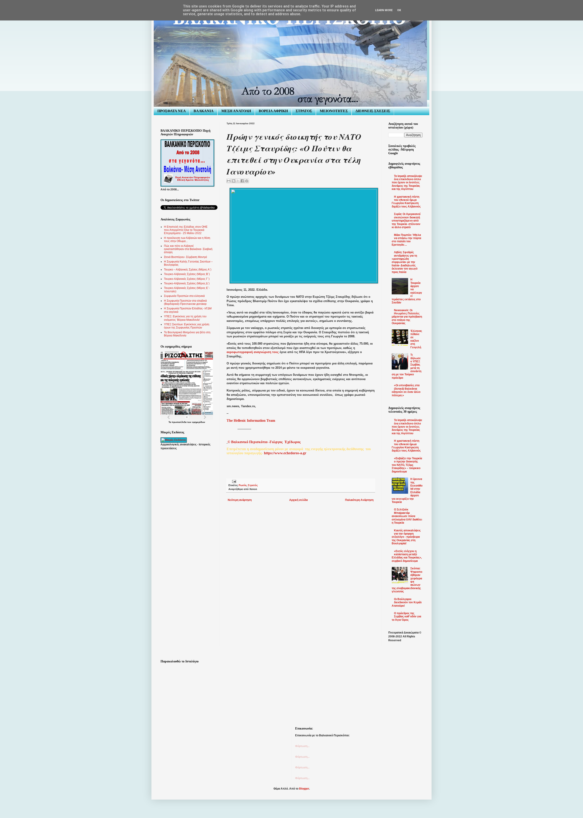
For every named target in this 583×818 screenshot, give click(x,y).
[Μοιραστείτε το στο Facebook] (242, 181)
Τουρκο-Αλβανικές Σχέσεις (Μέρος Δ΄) (187, 283)
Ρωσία (242, 485)
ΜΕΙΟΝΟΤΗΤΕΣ (334, 111)
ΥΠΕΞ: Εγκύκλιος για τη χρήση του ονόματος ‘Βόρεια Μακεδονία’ (185, 318)
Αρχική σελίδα (298, 500)
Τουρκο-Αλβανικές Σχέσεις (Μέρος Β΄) (187, 274)
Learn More (384, 10)
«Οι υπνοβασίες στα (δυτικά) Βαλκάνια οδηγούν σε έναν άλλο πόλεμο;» (406, 390)
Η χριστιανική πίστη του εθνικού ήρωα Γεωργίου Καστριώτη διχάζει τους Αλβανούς (406, 201)
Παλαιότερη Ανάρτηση (359, 500)
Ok (399, 10)
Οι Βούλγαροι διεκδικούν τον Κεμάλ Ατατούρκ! (407, 602)
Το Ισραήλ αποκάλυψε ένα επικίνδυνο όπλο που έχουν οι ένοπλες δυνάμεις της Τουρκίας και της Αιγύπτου (407, 182)
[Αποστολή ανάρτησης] (233, 481)
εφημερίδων (198, 422)
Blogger (304, 788)
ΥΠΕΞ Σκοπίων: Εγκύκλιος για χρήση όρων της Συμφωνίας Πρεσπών (186, 326)
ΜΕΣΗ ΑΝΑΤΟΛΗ (236, 111)
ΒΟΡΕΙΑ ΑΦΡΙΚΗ (273, 111)
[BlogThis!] (233, 181)
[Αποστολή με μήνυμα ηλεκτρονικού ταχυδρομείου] (228, 181)
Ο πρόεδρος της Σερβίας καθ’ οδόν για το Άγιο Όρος (406, 616)
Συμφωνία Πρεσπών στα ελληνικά (184, 296)
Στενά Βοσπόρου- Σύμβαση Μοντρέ (185, 257)
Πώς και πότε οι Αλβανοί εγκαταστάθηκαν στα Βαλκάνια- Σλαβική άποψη (188, 249)
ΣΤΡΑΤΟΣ (304, 111)
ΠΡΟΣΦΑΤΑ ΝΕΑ (171, 111)
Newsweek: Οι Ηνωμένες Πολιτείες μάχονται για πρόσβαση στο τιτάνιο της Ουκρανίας (407, 317)
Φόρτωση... (302, 746)
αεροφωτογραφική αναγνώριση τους (253, 352)
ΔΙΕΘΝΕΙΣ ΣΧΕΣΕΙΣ (372, 111)
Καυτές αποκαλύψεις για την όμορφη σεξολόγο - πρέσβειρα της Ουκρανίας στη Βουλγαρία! (406, 537)
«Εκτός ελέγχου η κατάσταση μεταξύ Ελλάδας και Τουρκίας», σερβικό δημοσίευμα (407, 556)
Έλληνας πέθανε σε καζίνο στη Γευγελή (416, 339)
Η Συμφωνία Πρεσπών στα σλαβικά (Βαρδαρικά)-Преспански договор (185, 302)
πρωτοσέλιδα (179, 422)
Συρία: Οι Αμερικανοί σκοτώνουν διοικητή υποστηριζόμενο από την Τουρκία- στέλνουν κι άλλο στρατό (406, 220)
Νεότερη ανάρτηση (240, 500)
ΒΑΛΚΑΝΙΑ (204, 111)
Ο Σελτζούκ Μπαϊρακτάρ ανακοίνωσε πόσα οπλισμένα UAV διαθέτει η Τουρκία (407, 516)
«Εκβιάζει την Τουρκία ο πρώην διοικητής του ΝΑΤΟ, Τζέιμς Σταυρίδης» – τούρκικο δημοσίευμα (407, 465)
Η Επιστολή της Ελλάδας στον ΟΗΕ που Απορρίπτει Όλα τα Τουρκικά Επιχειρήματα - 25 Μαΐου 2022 (185, 230)
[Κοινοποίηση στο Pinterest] (246, 181)
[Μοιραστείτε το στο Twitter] (238, 181)
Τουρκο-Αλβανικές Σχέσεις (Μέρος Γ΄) (187, 278)
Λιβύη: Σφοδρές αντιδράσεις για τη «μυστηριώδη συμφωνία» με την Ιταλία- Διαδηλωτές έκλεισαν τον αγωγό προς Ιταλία (404, 262)
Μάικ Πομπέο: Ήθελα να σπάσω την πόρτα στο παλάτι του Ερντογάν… (406, 239)
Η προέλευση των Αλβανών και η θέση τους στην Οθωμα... (187, 239)
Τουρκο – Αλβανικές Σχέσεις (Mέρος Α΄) (187, 269)
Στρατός (253, 485)
